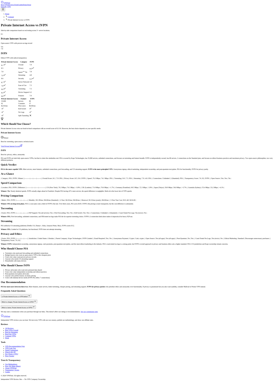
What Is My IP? (10, 352)
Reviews (11, 5)
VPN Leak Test (10, 348)
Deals (25, 5)
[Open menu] (3, 9)
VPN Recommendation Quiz (15, 346)
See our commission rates (89, 312)
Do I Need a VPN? (11, 354)
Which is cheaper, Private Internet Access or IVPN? (18, 302)
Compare (11, 17)
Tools (16, 5)
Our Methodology (11, 364)
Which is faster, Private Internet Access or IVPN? (17, 307)
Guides (20, 5)
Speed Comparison (11, 350)
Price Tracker (9, 356)
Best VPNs (4, 5)
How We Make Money (13, 366)
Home (7, 14)
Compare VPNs (10, 336)
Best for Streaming (11, 332)
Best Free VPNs (10, 334)
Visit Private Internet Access (10, 146)
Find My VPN (6, 7)
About (29, 5)
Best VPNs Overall (11, 330)
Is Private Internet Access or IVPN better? (15, 296)
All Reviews (9, 328)
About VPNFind (10, 368)
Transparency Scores (12, 370)
